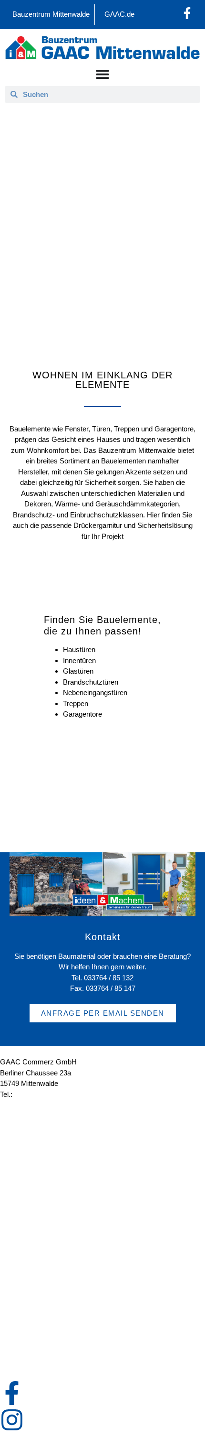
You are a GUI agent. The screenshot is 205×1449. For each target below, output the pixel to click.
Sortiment (123, 233)
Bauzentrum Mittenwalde (51, 14)
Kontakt (21, 1275)
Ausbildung (27, 1143)
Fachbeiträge (30, 1242)
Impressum (27, 1297)
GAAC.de (119, 14)
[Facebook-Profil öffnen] (187, 13)
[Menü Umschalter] (102, 74)
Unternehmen (31, 1121)
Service (21, 1220)
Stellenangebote (34, 1165)
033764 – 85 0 (36, 1094)
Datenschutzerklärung (44, 1319)
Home (62, 233)
